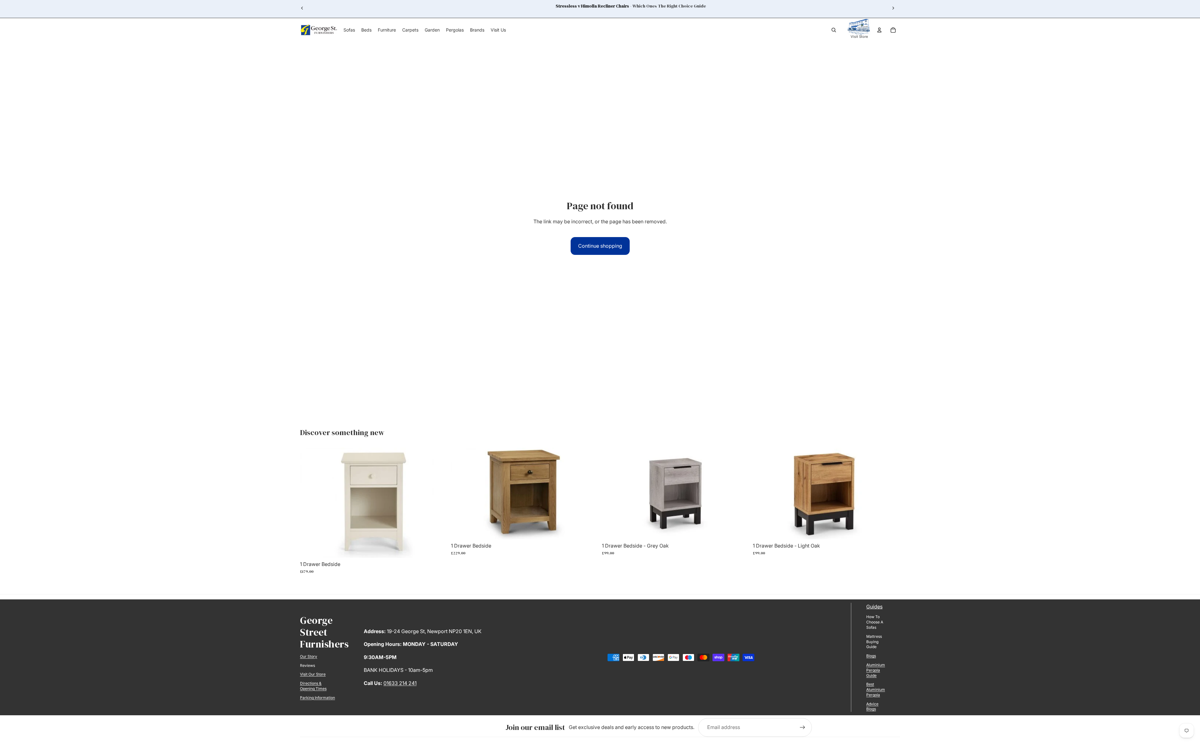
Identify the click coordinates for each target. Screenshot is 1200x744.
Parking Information (317, 697)
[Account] (879, 30)
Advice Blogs (872, 707)
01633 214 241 (400, 683)
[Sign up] (802, 727)
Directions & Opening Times (313, 686)
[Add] (437, 548)
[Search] (834, 30)
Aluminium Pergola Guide (875, 670)
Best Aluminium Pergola (875, 689)
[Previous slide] (302, 8)
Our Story (308, 656)
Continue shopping (600, 246)
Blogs (871, 655)
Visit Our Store (313, 674)
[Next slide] (893, 8)
